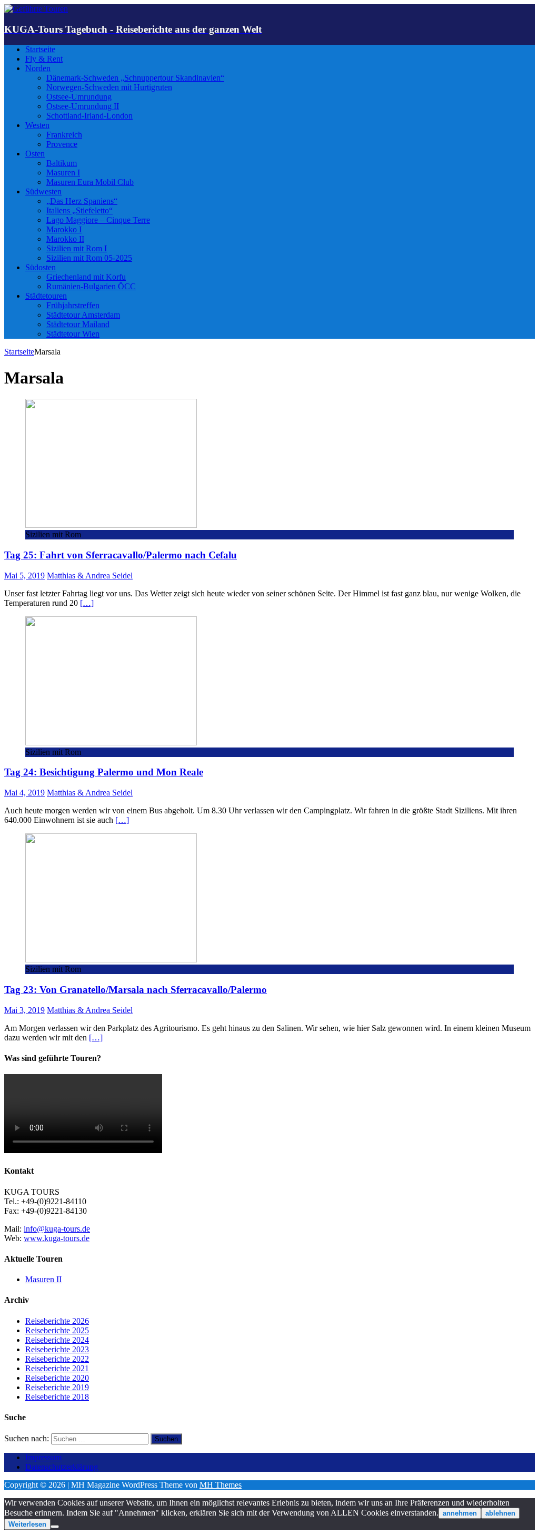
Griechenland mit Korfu (86, 276)
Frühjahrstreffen (72, 305)
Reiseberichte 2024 (57, 1339)
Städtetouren (46, 295)
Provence (61, 144)
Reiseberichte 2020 (57, 1377)
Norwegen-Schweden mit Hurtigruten (109, 87)
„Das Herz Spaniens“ (81, 200)
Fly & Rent (44, 58)
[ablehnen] (55, 1526)
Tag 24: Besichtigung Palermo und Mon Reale (103, 772)
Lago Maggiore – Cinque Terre (98, 219)
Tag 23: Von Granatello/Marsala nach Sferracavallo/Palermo (135, 989)
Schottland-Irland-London (89, 115)
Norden (38, 68)
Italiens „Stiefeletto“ (79, 210)
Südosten (40, 267)
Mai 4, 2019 (24, 792)
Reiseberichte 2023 (57, 1349)
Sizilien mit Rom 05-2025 (89, 257)
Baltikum (61, 163)
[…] (87, 602)
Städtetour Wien (72, 333)
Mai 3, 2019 (24, 1010)
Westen (37, 125)
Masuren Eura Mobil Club (90, 182)
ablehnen (500, 1513)
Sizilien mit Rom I (76, 248)
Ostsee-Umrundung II (82, 106)
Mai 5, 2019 (24, 575)
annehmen (460, 1513)
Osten (35, 153)
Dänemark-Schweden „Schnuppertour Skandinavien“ (135, 77)
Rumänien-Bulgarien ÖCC (91, 286)
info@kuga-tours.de (57, 1228)
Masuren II (43, 1279)
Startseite (40, 49)
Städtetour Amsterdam (83, 314)
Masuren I (63, 172)
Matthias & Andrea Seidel (90, 575)
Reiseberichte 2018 (57, 1396)
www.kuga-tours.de (56, 1238)
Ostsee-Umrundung (79, 96)
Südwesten (43, 191)
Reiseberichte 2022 (57, 1358)
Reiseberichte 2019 (57, 1387)
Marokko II (65, 238)
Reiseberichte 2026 (57, 1320)
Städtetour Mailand (77, 324)
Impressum (43, 1457)
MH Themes (220, 1484)
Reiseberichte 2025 (57, 1330)
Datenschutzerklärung (61, 1466)
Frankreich (64, 134)
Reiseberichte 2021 (57, 1368)
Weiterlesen (27, 1524)
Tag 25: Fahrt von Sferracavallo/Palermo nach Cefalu (120, 554)
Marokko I (64, 229)
